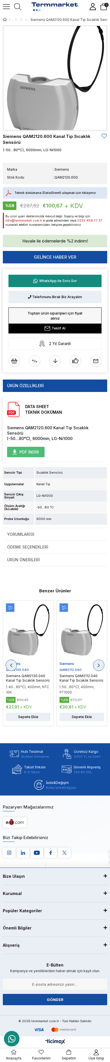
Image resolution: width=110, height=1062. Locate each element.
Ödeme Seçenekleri (27, 547)
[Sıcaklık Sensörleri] (21, 19)
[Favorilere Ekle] (104, 136)
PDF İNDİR (29, 452)
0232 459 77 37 (89, 220)
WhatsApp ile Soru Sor (58, 281)
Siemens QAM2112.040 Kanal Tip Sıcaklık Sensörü (81, 678)
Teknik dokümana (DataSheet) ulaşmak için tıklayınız (55, 193)
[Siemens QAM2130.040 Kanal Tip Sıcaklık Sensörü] (28, 632)
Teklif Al (58, 328)
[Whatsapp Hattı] (11, 1038)
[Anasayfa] (9, 19)
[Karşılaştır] (34, 361)
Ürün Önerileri (23, 559)
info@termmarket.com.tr (23, 220)
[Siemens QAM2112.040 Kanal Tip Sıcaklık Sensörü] (82, 632)
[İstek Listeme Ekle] (14, 361)
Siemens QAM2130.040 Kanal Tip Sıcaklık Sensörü (28, 678)
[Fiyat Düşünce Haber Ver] (55, 361)
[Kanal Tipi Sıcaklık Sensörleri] (26, 19)
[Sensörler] (16, 19)
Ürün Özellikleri (25, 385)
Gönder (55, 999)
